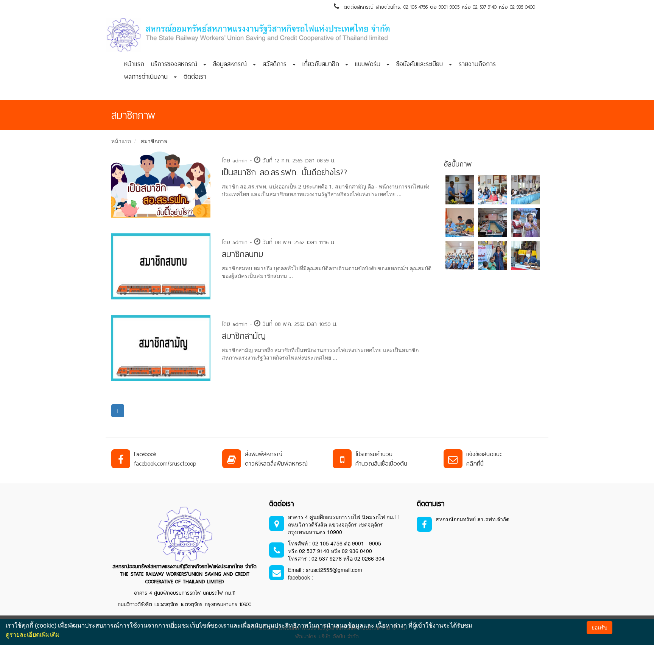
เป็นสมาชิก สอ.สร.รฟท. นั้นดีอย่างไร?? (284, 172)
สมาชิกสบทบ (242, 254)
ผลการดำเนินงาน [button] (148, 76)
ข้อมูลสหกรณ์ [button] (232, 64)
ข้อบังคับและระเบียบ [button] (422, 64)
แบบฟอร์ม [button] (370, 64)
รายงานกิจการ (477, 64)
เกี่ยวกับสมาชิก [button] (323, 64)
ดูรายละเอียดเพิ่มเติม (33, 634)
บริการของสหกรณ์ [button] (176, 64)
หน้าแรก (134, 64)
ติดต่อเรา (195, 76)
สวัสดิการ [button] (277, 64)
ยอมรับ (599, 628)
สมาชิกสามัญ (244, 336)
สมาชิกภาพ (154, 141)
